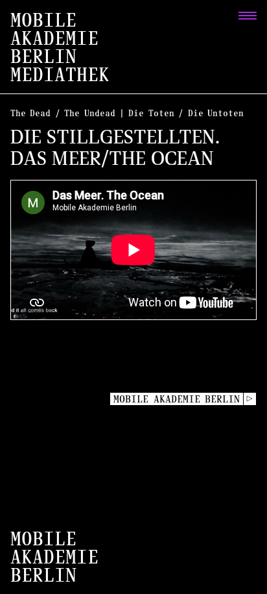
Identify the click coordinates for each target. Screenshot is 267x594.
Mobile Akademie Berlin (176, 398)
